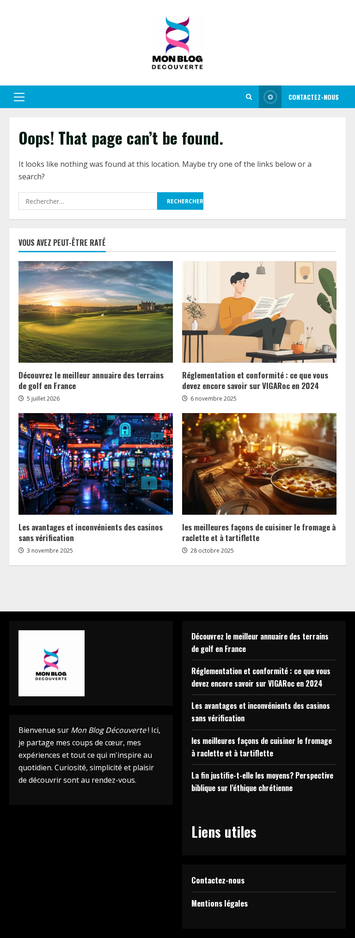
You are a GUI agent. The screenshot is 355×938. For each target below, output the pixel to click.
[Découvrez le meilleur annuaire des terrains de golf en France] (95, 312)
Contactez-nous (313, 97)
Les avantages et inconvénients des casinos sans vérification (90, 532)
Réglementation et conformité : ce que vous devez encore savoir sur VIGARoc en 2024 (255, 380)
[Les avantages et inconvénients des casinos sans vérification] (95, 464)
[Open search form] (249, 97)
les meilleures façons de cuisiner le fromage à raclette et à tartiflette (259, 532)
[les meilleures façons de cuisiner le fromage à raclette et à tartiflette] (259, 464)
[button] (19, 97)
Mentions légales (219, 903)
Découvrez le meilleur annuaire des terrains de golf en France (91, 380)
